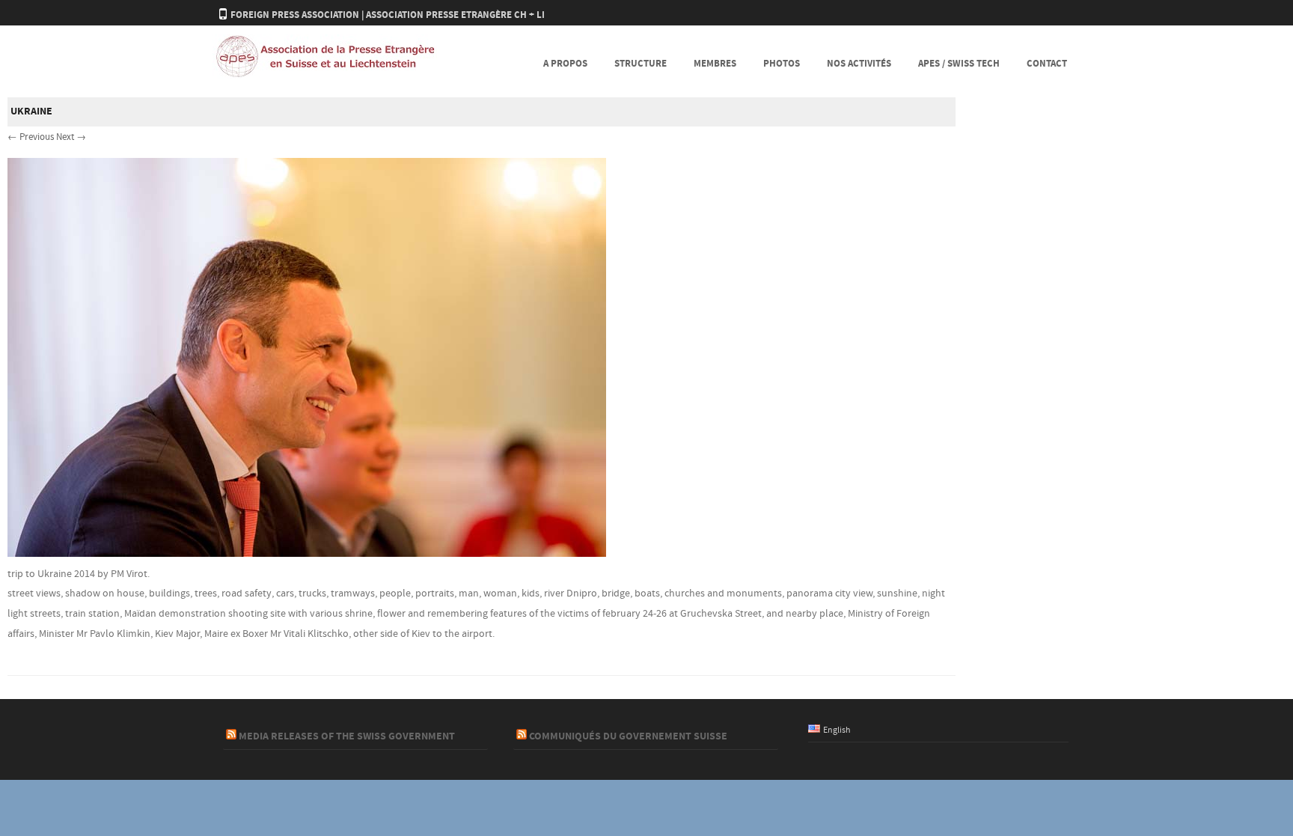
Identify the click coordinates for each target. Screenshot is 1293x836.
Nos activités (859, 63)
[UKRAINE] (306, 554)
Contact (1047, 63)
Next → (71, 137)
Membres (715, 63)
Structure (640, 63)
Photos (781, 63)
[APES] (325, 75)
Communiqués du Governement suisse (628, 736)
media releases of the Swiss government (347, 736)
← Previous (30, 137)
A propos (565, 63)
